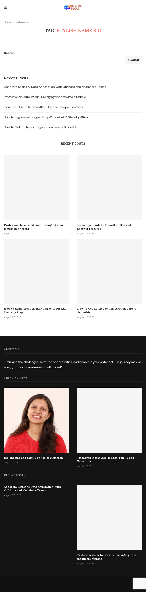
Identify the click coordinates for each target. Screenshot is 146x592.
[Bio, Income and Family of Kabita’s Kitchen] (36, 420)
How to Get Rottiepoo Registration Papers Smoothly (40, 127)
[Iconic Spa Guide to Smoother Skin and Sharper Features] (109, 187)
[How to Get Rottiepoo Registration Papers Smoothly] (109, 271)
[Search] (140, 8)
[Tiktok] (90, 584)
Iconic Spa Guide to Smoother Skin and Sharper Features (43, 107)
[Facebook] (56, 584)
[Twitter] (64, 584)
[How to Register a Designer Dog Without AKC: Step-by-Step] (36, 271)
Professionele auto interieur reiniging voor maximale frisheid (45, 97)
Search (9, 53)
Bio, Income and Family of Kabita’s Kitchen (33, 457)
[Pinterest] (82, 584)
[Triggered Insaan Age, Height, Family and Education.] (109, 420)
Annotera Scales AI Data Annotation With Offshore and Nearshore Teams (55, 87)
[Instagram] (73, 584)
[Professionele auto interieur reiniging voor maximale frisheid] (36, 187)
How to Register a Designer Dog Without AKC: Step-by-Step (46, 117)
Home (7, 22)
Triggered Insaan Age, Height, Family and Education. (105, 459)
